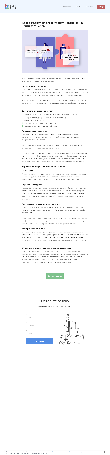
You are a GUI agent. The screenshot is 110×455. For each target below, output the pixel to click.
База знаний (89, 6)
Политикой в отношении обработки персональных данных (69, 452)
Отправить (40, 341)
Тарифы (78, 6)
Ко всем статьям (54, 276)
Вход (101, 7)
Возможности (67, 6)
